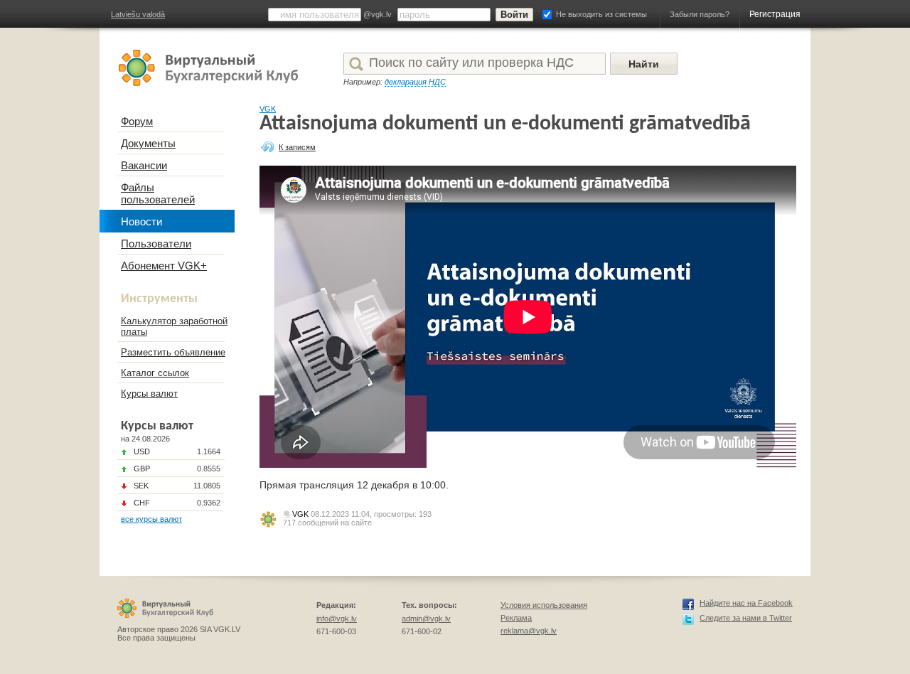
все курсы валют (151, 519)
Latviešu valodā (138, 14)
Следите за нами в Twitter (746, 618)
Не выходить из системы (601, 14)
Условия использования (543, 605)
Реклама (516, 618)
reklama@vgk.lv (528, 630)
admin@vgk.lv (426, 618)
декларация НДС (415, 81)
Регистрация (775, 14)
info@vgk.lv (336, 618)
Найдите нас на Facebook (746, 603)
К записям (297, 147)
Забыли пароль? (699, 14)
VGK (267, 109)
